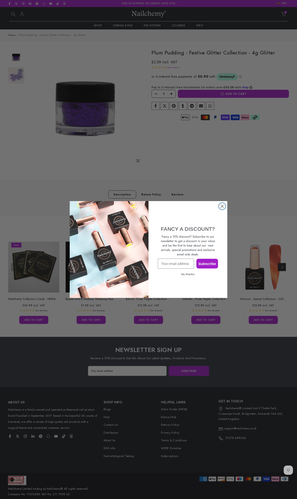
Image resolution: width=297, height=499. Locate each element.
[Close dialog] (222, 206)
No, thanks (188, 274)
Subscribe (207, 263)
